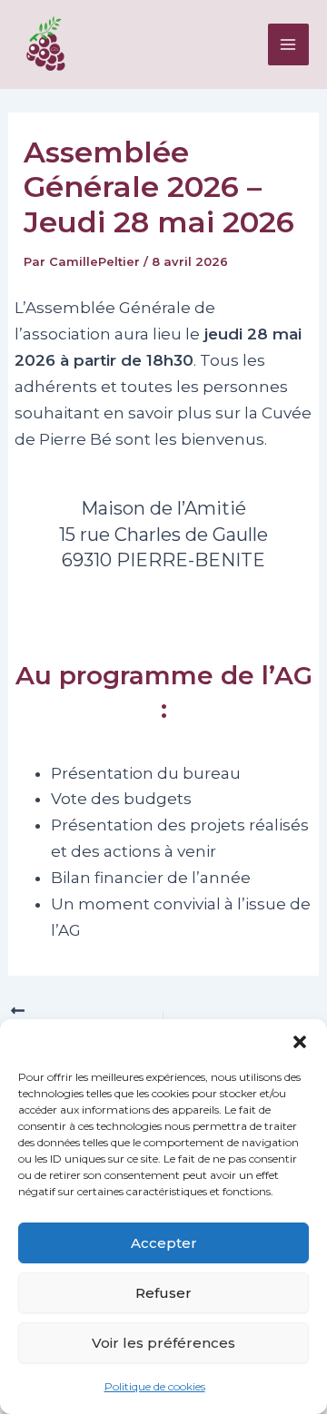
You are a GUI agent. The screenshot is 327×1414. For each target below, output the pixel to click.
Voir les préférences (163, 1342)
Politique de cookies (154, 1386)
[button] (300, 1042)
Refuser (163, 1292)
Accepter (164, 1243)
